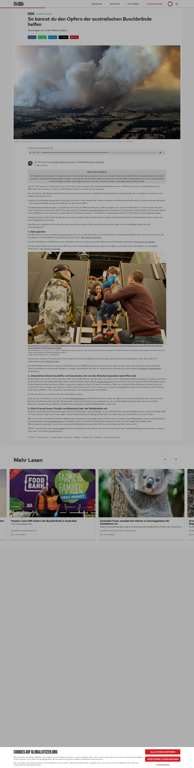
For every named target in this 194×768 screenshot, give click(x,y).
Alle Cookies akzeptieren (162, 752)
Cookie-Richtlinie (162, 765)
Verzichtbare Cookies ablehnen (162, 759)
